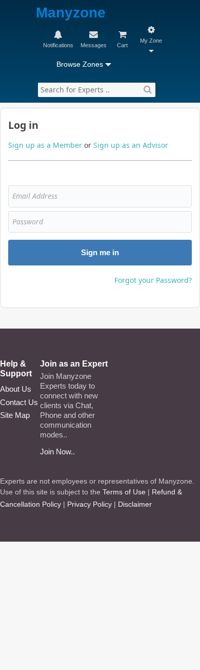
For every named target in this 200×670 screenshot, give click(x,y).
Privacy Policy (89, 504)
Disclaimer (135, 504)
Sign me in (100, 252)
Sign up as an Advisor (130, 145)
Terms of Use (124, 492)
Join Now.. (57, 451)
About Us (15, 389)
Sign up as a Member (45, 145)
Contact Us (19, 402)
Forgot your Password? (153, 280)
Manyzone (71, 13)
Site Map (15, 415)
